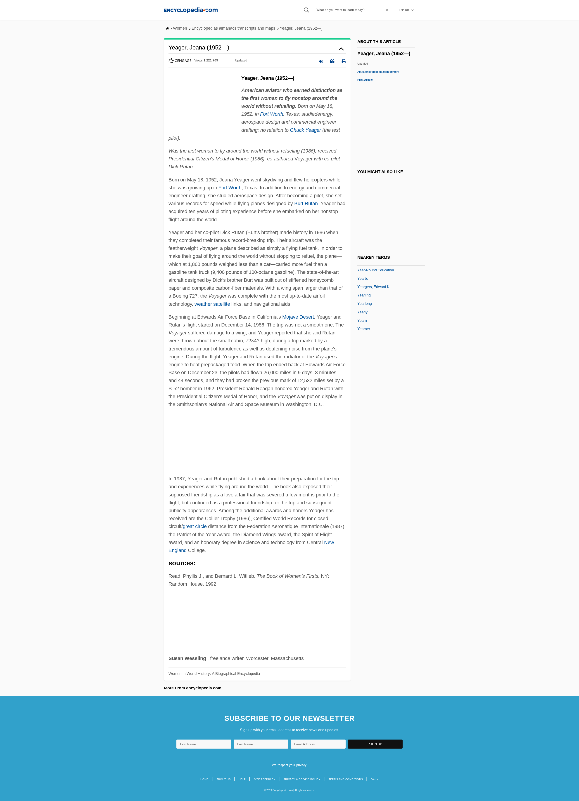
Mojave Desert (298, 317)
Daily (375, 779)
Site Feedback (264, 779)
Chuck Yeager (305, 130)
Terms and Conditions (346, 779)
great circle (195, 526)
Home (204, 779)
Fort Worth (271, 114)
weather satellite (212, 304)
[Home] (191, 10)
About (378, 71)
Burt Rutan (306, 203)
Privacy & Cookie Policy (302, 779)
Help (242, 779)
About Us (224, 779)
